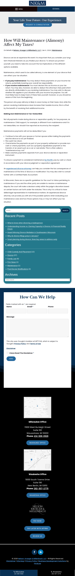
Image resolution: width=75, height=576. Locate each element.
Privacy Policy (20, 344)
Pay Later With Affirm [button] (37, 528)
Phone (51, 306)
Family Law (11, 259)
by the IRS (49, 160)
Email (30, 306)
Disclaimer (11, 348)
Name (9, 306)
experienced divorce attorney (18, 168)
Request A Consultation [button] (37, 25)
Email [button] (57, 9)
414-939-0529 (41, 436)
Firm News (11, 262)
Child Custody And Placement (19, 252)
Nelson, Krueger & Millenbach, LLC (27, 50)
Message (10, 317)
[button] (18, 9)
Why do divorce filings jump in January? (23, 236)
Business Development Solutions (52, 561)
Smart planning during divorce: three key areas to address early (32, 239)
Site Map (20, 561)
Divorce (10, 255)
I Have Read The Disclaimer (21, 353)
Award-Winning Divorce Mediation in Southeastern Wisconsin (31, 232)
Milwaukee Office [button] (37, 443)
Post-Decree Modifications (17, 269)
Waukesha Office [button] (38, 495)
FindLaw (37, 563)
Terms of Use (35, 344)
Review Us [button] (37, 536)
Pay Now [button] (37, 521)
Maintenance (57, 50)
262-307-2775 (41, 488)
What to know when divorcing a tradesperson (25, 223)
